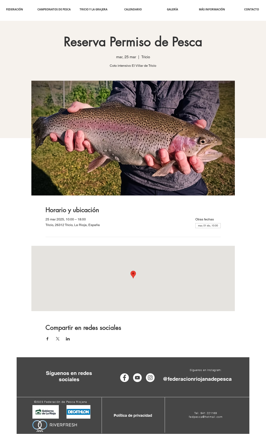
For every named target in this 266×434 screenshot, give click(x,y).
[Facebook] (124, 377)
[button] (54, 9)
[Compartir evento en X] (58, 338)
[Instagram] (150, 377)
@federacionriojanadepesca (197, 379)
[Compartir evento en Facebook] (47, 338)
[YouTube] (137, 377)
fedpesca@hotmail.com (206, 416)
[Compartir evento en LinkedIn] (68, 338)
